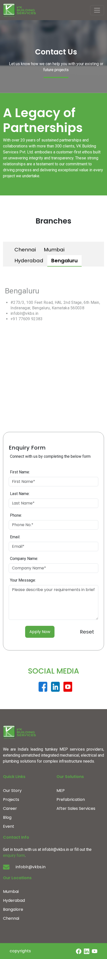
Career (10, 808)
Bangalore (13, 909)
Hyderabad (28, 260)
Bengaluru (64, 260)
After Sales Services (75, 808)
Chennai (25, 249)
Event (8, 826)
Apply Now (39, 632)
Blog (7, 817)
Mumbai (54, 249)
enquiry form (14, 855)
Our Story (12, 790)
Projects (11, 799)
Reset (87, 631)
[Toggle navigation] (97, 10)
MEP (60, 790)
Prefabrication (70, 799)
